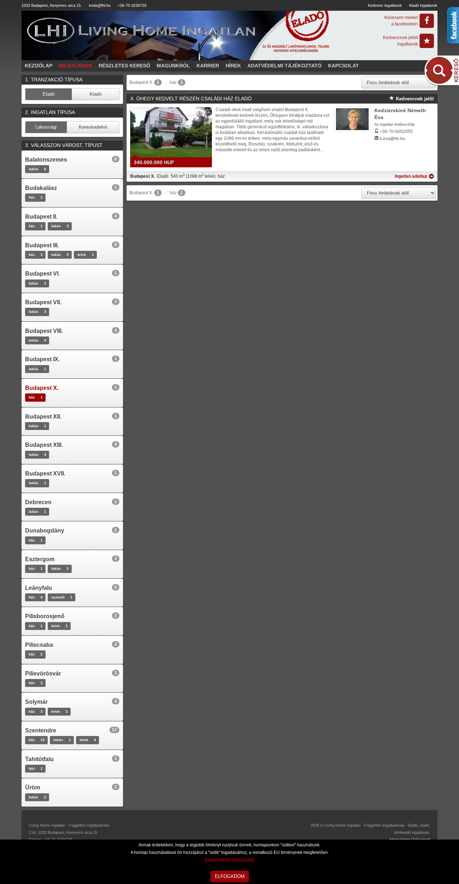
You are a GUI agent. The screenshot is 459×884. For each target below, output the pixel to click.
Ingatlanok (75, 65)
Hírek (233, 65)
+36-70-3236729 (132, 5)
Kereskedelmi (93, 127)
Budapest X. (141, 82)
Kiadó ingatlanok (423, 5)
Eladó (49, 94)
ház (36, 197)
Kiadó (95, 94)
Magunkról (173, 65)
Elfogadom (230, 876)
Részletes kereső (124, 65)
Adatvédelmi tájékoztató (284, 65)
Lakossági (46, 127)
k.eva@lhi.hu (392, 138)
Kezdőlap (38, 65)
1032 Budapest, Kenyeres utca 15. (52, 5)
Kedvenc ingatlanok (385, 5)
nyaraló (61, 597)
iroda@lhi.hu (99, 5)
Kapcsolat (343, 65)
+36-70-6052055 (396, 131)
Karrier (208, 65)
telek (85, 255)
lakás (37, 169)
